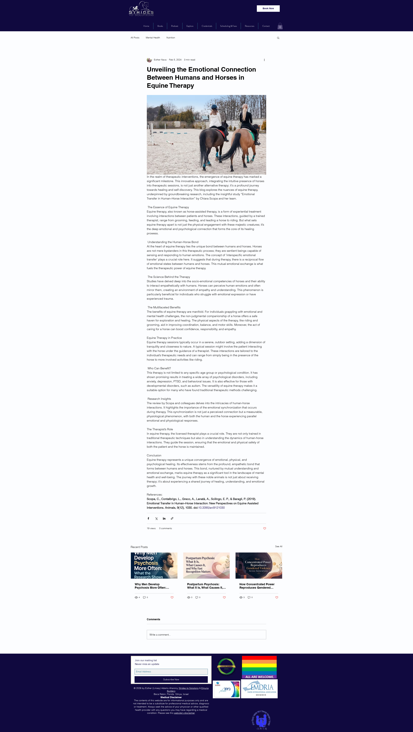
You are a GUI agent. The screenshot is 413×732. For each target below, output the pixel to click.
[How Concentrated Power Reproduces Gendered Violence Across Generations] (259, 566)
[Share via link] (172, 518)
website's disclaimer (184, 713)
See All (278, 546)
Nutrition (170, 37)
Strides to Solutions (189, 688)
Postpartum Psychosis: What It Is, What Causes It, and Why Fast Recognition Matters (205, 586)
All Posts (135, 37)
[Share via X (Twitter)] (156, 518)
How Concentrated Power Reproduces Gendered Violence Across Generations (257, 586)
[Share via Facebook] (148, 518)
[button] (280, 26)
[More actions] (264, 60)
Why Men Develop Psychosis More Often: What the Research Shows (153, 586)
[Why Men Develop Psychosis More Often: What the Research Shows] (154, 566)
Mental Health (153, 37)
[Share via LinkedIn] (164, 518)
